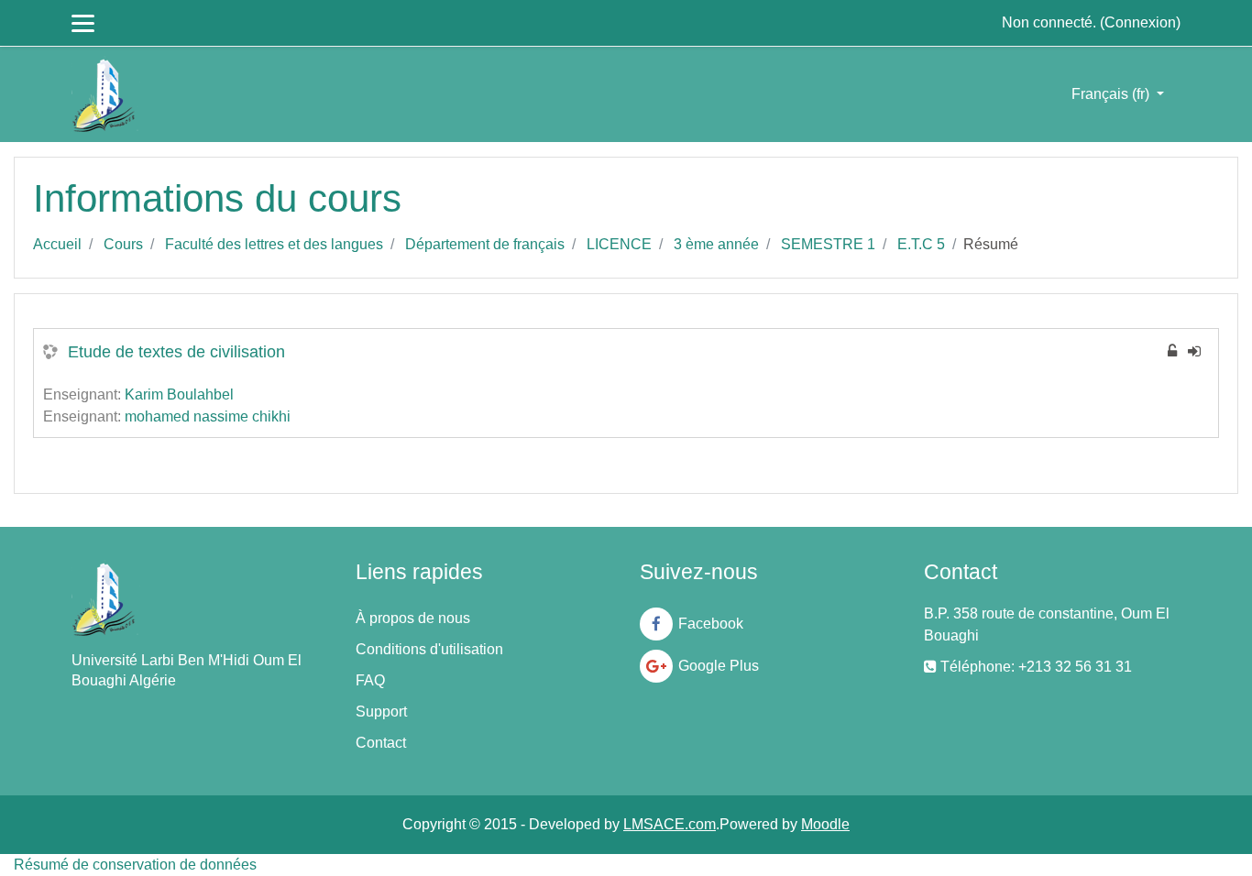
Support (381, 711)
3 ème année (716, 244)
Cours (123, 244)
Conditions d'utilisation (429, 649)
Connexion (1140, 22)
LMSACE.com (669, 824)
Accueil (57, 244)
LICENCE (619, 244)
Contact (381, 742)
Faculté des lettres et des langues (274, 244)
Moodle (825, 824)
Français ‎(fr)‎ (1112, 94)
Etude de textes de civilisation (176, 352)
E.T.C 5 (921, 244)
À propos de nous (413, 618)
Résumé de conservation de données (135, 864)
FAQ (370, 680)
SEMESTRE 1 (828, 244)
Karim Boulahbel (179, 394)
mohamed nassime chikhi (208, 416)
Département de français (485, 244)
